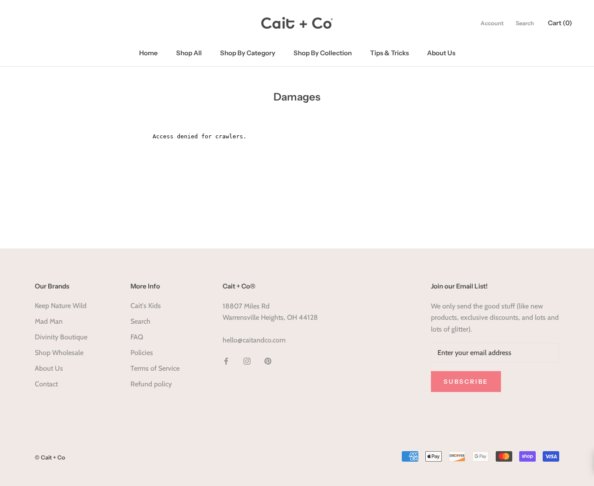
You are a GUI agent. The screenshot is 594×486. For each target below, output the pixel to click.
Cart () (560, 23)
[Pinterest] (267, 360)
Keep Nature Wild (61, 306)
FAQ (136, 337)
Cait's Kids (145, 306)
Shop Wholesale (59, 353)
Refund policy (151, 384)
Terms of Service (155, 368)
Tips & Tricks (389, 53)
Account (492, 23)
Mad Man (49, 321)
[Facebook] (226, 360)
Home (148, 53)
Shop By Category (247, 53)
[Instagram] (247, 360)
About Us (441, 53)
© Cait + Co (50, 457)
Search (525, 23)
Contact (46, 384)
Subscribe (466, 381)
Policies (141, 353)
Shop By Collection (323, 53)
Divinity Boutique (61, 337)
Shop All (189, 53)
